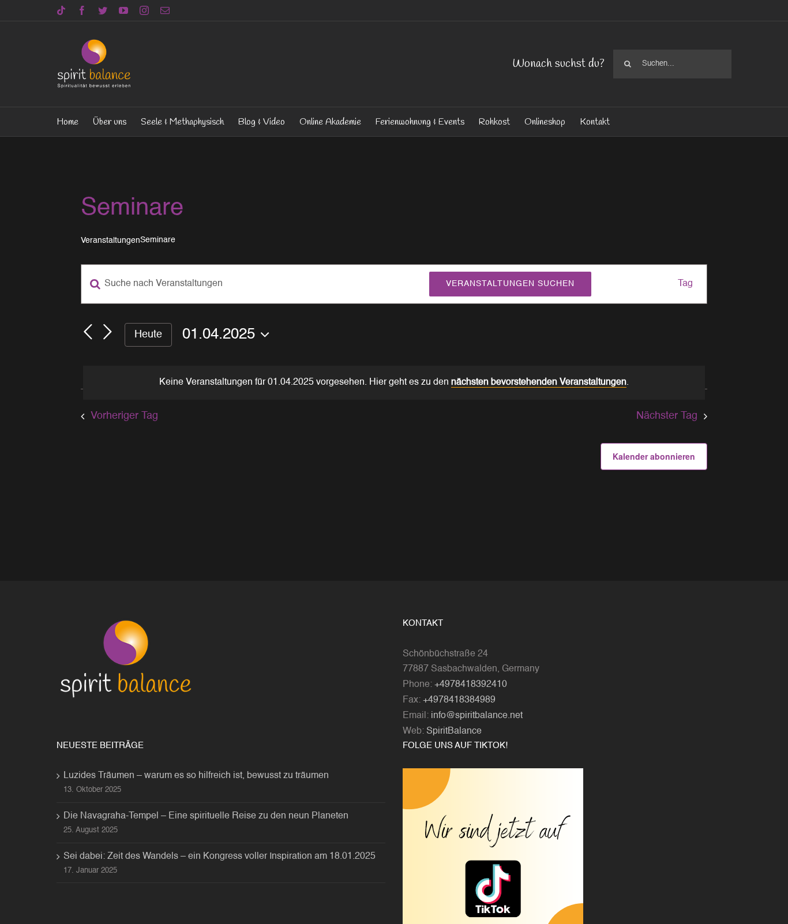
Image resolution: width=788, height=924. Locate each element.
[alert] (394, 383)
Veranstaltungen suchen (510, 284)
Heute (148, 334)
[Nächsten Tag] (107, 332)
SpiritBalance (454, 731)
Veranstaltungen (110, 240)
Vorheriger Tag (124, 416)
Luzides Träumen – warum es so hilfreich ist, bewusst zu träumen (196, 775)
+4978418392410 (470, 684)
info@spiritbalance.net (477, 715)
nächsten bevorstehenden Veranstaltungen (538, 382)
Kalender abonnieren (654, 456)
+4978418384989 (459, 700)
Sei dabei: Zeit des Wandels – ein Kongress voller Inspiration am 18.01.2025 (219, 856)
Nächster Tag (666, 416)
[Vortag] (88, 332)
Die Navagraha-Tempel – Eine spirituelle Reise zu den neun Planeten (205, 816)
